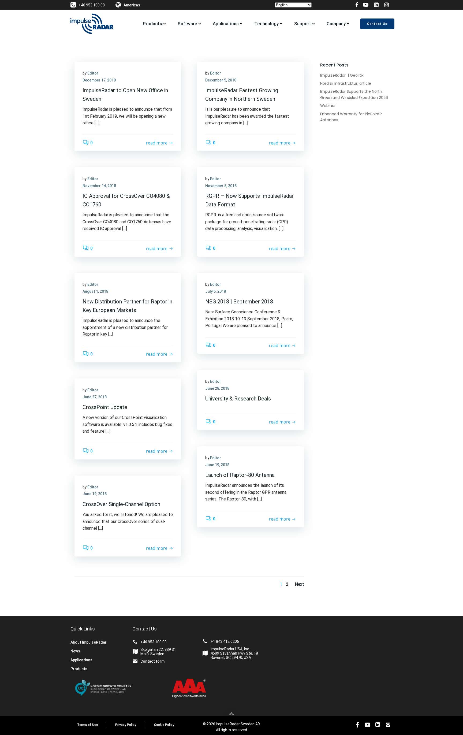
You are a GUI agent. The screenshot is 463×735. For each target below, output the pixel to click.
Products (152, 23)
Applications (226, 23)
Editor (92, 73)
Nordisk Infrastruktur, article (345, 83)
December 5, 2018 (220, 80)
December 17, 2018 (99, 80)
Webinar (328, 105)
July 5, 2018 (215, 291)
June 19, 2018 (217, 465)
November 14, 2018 (99, 186)
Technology (266, 23)
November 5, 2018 (221, 186)
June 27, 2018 (95, 397)
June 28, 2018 (217, 388)
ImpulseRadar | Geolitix (342, 75)
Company (336, 23)
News (75, 651)
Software (187, 23)
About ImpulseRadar (88, 642)
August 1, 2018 (95, 291)
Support (302, 23)
